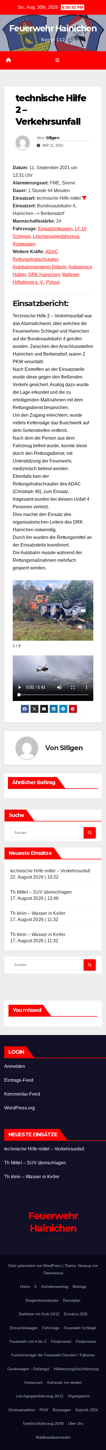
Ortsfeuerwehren (21, 1410)
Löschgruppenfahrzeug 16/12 (39, 1396)
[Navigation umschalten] (57, 60)
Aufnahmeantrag (54, 1287)
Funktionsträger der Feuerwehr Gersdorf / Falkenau (53, 1355)
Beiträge (79, 1287)
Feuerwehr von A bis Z (28, 1341)
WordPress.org (19, 1107)
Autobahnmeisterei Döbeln (39, 266)
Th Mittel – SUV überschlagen (41, 892)
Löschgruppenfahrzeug (56, 236)
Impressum (33, 1382)
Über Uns (75, 1423)
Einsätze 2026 (75, 1314)
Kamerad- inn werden (64, 1382)
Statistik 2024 (86, 1410)
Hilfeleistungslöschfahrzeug (76, 1369)
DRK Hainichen (44, 274)
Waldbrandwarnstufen (53, 1437)
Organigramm (79, 1396)
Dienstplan (71, 1300)
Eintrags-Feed (19, 1080)
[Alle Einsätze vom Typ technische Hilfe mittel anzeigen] (84, 198)
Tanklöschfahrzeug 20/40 (43, 1423)
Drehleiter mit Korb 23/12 (39, 1314)
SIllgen (52, 137)
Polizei (53, 282)
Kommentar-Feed (22, 1094)
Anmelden (14, 1066)
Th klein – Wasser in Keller (37, 913)
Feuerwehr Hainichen (53, 28)
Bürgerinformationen (42, 1300)
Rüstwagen (24, 244)
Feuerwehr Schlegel (80, 1328)
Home (25, 1287)
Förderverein (61, 1341)
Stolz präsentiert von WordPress (35, 1266)
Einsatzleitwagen (55, 228)
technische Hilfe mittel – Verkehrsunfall (50, 870)
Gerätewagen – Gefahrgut (28, 1369)
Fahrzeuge (50, 1328)
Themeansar (53, 1273)
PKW (44, 1410)
